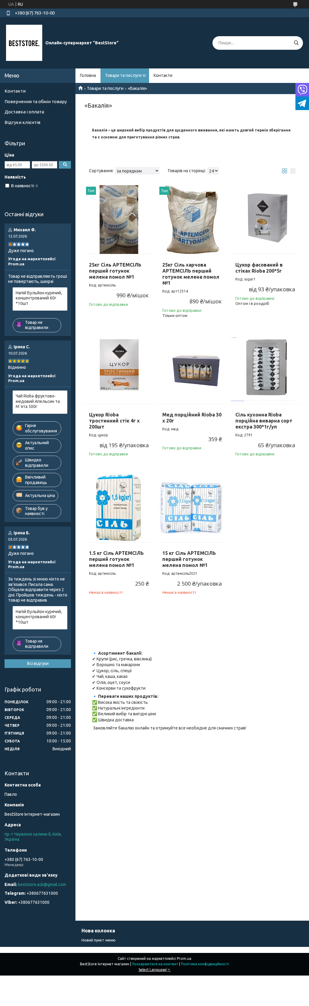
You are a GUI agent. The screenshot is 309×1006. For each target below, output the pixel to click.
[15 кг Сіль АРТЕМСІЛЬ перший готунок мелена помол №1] (192, 507)
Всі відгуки (38, 663)
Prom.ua (184, 958)
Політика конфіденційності (205, 964)
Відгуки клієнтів (22, 122)
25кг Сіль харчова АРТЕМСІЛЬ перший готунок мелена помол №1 (190, 274)
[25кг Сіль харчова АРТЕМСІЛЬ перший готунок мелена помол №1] (192, 219)
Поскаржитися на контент (155, 964)
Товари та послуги (123, 75)
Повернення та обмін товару (36, 101)
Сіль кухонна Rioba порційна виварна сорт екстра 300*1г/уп (263, 420)
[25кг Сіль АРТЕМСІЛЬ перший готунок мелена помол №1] (118, 219)
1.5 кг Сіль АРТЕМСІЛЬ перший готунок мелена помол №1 (116, 559)
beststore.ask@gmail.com (42, 884)
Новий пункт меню (98, 940)
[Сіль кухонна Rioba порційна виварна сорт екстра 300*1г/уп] (265, 369)
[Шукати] (296, 43)
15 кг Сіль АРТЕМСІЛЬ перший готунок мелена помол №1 (189, 559)
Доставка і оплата (24, 111)
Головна (88, 75)
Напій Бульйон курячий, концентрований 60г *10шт (39, 298)
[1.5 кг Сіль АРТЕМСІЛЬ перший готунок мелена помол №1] (118, 507)
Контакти (163, 75)
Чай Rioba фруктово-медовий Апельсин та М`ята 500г (38, 401)
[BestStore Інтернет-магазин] (24, 42)
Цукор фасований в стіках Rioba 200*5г (259, 268)
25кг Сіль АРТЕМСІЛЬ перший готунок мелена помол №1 (115, 271)
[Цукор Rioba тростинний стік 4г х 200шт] (118, 369)
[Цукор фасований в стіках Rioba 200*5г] (265, 219)
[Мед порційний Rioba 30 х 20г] (192, 369)
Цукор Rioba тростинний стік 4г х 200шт (114, 420)
